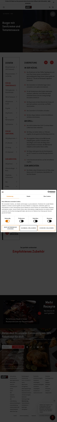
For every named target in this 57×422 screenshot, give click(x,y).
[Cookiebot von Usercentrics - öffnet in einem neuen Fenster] (48, 192)
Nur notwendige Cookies (10, 228)
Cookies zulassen (46, 228)
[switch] (21, 221)
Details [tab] (28, 196)
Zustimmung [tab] (10, 196)
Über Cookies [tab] (47, 196)
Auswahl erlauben (28, 228)
